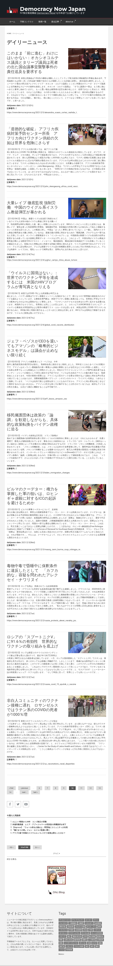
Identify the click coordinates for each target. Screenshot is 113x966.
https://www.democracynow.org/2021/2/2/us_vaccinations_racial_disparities (41, 764)
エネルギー (89, 923)
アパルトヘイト (64, 920)
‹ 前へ (11, 847)
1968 (90, 930)
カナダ (94, 943)
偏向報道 (77, 940)
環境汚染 (62, 926)
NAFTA (61, 946)
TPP (85, 936)
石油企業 (71, 926)
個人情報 (92, 936)
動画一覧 (42, 22)
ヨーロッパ (63, 933)
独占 (69, 936)
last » (35, 792)
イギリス (97, 930)
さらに (56, 853)
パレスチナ (63, 923)
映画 (60, 943)
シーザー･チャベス (70, 943)
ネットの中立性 (96, 933)
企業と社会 (68, 940)
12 (91, 788)
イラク (61, 950)
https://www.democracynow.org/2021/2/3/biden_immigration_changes (38, 473)
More (61, 954)
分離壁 (81, 923)
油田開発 (98, 923)
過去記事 (54, 21)
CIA (89, 943)
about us (68, 21)
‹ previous (24, 788)
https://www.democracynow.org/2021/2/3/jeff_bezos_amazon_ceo (37, 399)
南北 (87, 946)
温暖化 (84, 940)
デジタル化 (85, 933)
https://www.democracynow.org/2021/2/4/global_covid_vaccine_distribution (40, 325)
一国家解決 (73, 923)
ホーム (12, 22)
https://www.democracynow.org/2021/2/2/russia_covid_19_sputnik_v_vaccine (41, 684)
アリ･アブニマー (78, 920)
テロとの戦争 (79, 946)
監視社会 (100, 936)
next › (24, 792)
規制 (99, 926)
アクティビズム (74, 933)
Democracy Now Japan (53, 9)
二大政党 (92, 940)
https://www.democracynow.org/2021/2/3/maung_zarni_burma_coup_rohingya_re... (44, 549)
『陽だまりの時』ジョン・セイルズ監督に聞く (31, 830)
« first (11, 788)
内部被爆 (69, 950)
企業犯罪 (100, 940)
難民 (97, 946)
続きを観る (12, 859)
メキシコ (69, 946)
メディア (62, 936)
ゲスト (96, 920)
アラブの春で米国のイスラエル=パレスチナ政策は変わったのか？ (38, 833)
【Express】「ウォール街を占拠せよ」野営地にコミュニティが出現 (40, 827)
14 (10, 792)
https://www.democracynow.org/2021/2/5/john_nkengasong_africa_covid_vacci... (43, 186)
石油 (85, 930)
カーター (89, 920)
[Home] (12, 10)
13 (100, 788)
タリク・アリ (91, 926)
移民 (92, 946)
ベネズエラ (63, 930)
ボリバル (83, 943)
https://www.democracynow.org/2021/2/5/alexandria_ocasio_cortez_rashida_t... (42, 112)
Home (9, 33)
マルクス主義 (80, 926)
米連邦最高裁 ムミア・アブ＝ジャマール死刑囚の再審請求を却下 (39, 824)
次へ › (37, 847)
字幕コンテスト (27, 22)
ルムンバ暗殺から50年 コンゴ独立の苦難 (29, 822)
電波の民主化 (77, 936)
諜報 (100, 943)
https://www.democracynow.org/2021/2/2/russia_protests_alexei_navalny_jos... (42, 620)
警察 (60, 940)
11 (81, 788)
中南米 (71, 930)
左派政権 (79, 930)
